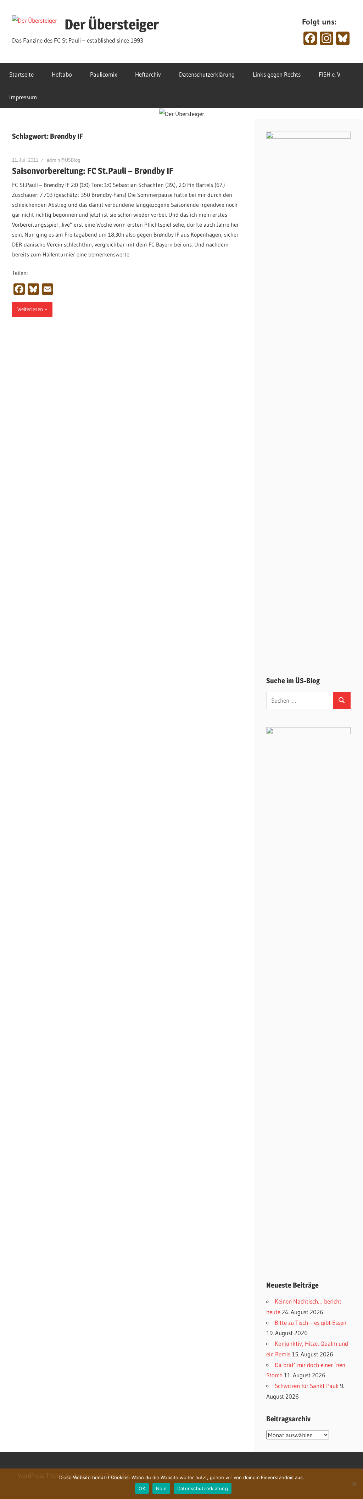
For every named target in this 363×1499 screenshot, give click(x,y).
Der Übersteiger (112, 24)
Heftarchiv (148, 74)
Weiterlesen (30, 309)
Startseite (21, 74)
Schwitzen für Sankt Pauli (307, 1385)
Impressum (23, 97)
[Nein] (354, 1483)
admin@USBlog (63, 160)
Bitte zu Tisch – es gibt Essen (310, 1322)
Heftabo (62, 74)
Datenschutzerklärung (207, 74)
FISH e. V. (330, 74)
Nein (161, 1488)
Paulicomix (103, 74)
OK (142, 1488)
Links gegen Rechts (277, 74)
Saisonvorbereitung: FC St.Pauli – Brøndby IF (92, 171)
